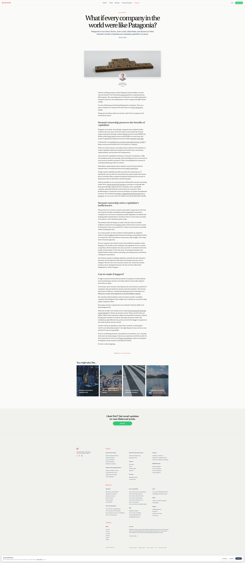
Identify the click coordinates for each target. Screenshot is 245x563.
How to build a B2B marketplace (135, 493)
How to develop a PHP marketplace (113, 510)
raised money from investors (116, 184)
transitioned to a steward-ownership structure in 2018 (127, 142)
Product (104, 2)
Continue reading (132, 536)
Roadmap (131, 470)
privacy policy (39, 559)
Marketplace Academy (134, 510)
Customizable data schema (111, 472)
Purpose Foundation (125, 338)
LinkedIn (122, 86)
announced (124, 95)
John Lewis (111, 136)
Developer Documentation (111, 493)
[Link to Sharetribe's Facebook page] (77, 455)
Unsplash (128, 353)
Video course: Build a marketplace (159, 500)
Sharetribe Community (157, 513)
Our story (108, 529)
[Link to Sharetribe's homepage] (6, 2)
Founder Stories (132, 479)
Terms (156, 547)
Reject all (232, 558)
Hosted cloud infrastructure (134, 455)
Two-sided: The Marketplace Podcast (160, 491)
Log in (232, 2)
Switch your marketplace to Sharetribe (160, 459)
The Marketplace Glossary (134, 517)
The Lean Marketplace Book (135, 514)
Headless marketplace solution (112, 470)
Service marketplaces (156, 468)
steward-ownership (137, 139)
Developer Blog (109, 502)
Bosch (125, 134)
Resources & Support (127, 2)
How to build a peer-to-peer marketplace (137, 491)
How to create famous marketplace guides (138, 504)
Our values (108, 533)
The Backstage (155, 502)
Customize (225, 558)
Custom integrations (110, 476)
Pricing (111, 2)
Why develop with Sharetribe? (112, 491)
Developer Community (110, 496)
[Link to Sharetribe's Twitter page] (79, 455)
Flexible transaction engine (111, 474)
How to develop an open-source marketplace (115, 512)
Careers (107, 537)
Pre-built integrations (110, 461)
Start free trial (239, 2)
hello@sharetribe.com (156, 509)
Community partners (133, 547)
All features (131, 464)
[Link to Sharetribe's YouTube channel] (81, 455)
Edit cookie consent (163, 547)
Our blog (107, 535)
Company (137, 2)
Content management (110, 457)
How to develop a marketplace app (113, 508)
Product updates (132, 468)
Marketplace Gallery (133, 477)
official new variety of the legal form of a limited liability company (119, 293)
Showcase (117, 2)
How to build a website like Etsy (135, 498)
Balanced (122, 12)
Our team (108, 531)
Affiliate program (142, 547)
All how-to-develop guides (111, 514)
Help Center (154, 511)
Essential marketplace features (112, 455)
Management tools (133, 457)
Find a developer (109, 500)
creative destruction (131, 168)
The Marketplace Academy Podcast (159, 493)
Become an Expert (109, 498)
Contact (107, 539)
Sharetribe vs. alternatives (157, 455)
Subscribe (122, 423)
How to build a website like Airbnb (136, 496)
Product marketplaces (157, 470)
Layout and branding (110, 459)
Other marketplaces (156, 472)
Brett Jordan (122, 353)
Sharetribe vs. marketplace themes (159, 457)
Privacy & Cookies (150, 547)
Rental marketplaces (156, 466)
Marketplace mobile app (111, 463)
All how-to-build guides (134, 502)
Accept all (239, 558)
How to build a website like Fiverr (136, 500)
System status (155, 515)
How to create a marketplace (135, 512)
